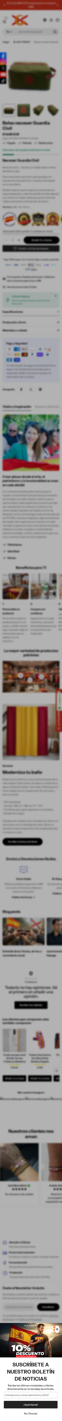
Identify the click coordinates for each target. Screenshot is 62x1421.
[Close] (57, 1329)
